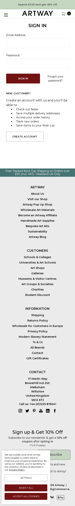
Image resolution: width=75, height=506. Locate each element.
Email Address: (16, 35)
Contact (37, 353)
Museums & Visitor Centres (37, 278)
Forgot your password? (55, 78)
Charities (37, 289)
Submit (19, 497)
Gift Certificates (37, 358)
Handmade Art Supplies (37, 220)
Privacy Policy (38, 331)
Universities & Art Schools (37, 262)
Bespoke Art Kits (37, 226)
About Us (37, 193)
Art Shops (38, 268)
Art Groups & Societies (37, 284)
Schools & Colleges (37, 257)
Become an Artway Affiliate (37, 215)
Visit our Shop (38, 199)
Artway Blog (37, 237)
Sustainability (37, 231)
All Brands (37, 347)
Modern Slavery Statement (38, 336)
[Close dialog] (70, 478)
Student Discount (37, 295)
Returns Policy (37, 320)
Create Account (24, 136)
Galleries (37, 273)
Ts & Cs (37, 342)
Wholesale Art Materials (38, 210)
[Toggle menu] (6, 15)
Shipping (37, 315)
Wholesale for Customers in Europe (37, 326)
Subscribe (54, 454)
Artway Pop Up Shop (37, 204)
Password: (13, 55)
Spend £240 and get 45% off (37, 4)
